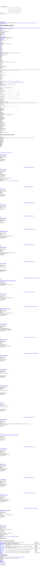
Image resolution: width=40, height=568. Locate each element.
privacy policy (11, 180)
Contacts (5, 554)
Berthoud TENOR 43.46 (4, 355)
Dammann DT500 (3, 263)
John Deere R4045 (3, 154)
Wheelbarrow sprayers (3, 23)
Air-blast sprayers (33, 22)
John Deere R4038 (3, 247)
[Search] (15, 10)
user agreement (16, 180)
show (1, 131)
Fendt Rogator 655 (2, 546)
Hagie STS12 (2, 548)
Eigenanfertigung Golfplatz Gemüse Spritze (8, 280)
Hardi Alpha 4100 (3, 525)
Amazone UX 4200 (2, 543)
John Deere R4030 (3, 419)
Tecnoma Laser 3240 (3, 339)
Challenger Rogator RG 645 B (5, 308)
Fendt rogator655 (3, 479)
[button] (20, 18)
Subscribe (1, 535)
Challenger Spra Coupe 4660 (5, 510)
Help (3, 554)
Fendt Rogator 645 (3, 369)
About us (1, 554)
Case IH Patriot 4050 (3, 324)
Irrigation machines (28, 22)
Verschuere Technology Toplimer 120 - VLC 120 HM (9, 434)
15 (2, 537)
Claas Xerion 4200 (2, 542)
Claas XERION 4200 (3, 448)
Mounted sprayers (23, 22)
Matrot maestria (3, 464)
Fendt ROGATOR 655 (4, 231)
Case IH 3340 (2, 188)
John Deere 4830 (3, 169)
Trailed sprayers (18, 22)
